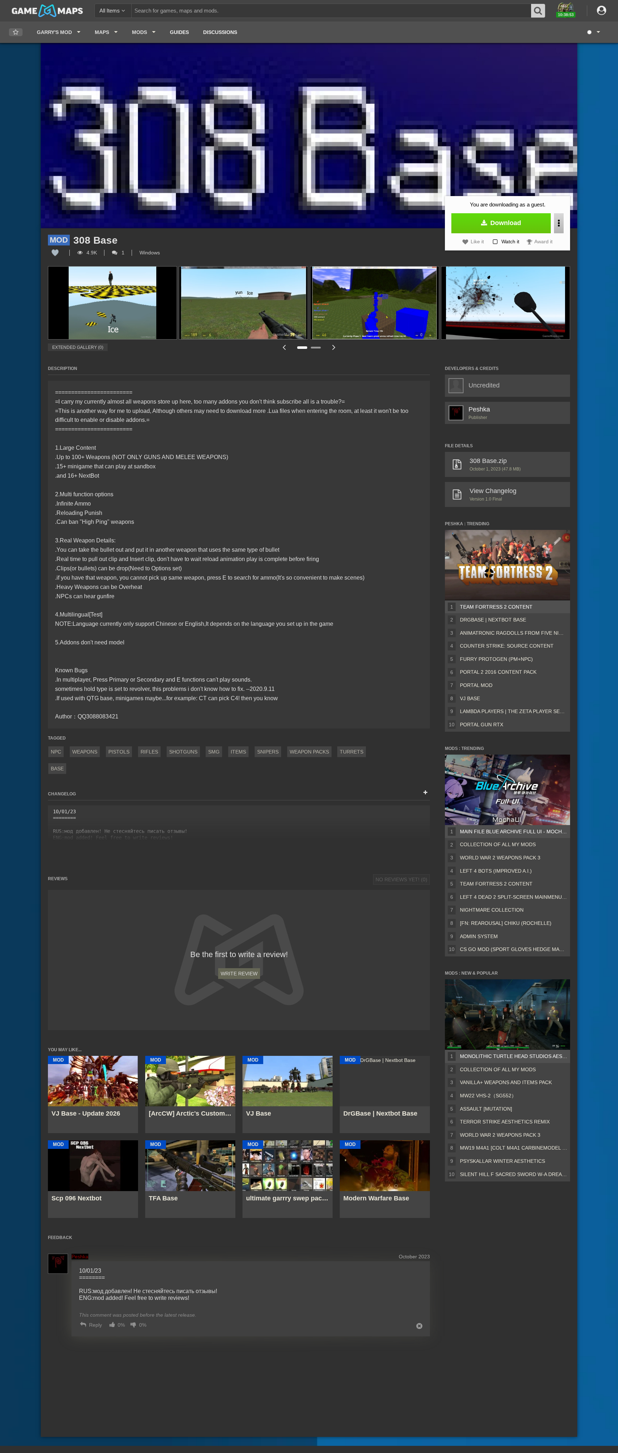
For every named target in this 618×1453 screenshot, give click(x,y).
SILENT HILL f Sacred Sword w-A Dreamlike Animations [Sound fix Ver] (513, 1174)
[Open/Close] (425, 793)
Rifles (149, 752)
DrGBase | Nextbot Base (493, 620)
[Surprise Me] (593, 32)
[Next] (334, 347)
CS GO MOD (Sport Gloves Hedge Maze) (513, 949)
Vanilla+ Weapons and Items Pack (506, 1082)
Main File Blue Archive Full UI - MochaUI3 (513, 831)
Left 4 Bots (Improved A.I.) (496, 871)
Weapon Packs (309, 752)
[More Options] (559, 223)
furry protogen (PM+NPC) (496, 659)
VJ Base (470, 698)
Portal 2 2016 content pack (498, 672)
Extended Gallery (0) (77, 347)
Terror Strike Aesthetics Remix (505, 1122)
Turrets (351, 752)
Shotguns (183, 752)
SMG (214, 752)
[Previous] (284, 347)
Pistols (118, 752)
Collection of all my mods (498, 844)
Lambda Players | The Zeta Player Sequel (513, 711)
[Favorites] (16, 32)
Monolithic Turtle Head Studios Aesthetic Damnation (513, 1056)
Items (238, 752)
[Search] (538, 11)
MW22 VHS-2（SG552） (488, 1095)
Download (505, 222)
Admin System (479, 936)
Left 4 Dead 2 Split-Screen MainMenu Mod (513, 897)
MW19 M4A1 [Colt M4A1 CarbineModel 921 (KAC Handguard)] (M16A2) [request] (513, 1148)
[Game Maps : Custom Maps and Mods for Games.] (47, 10)
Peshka (479, 409)
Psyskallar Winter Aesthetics (502, 1161)
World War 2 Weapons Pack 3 (500, 857)
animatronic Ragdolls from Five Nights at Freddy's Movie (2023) (513, 633)
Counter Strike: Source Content (507, 646)
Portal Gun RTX (481, 724)
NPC (56, 752)
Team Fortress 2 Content (496, 607)
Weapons (84, 752)
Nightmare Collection (492, 910)
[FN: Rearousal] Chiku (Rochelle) (505, 923)
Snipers (268, 752)
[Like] (55, 252)
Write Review (239, 973)
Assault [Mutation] (486, 1109)
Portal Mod (476, 685)
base (57, 768)
